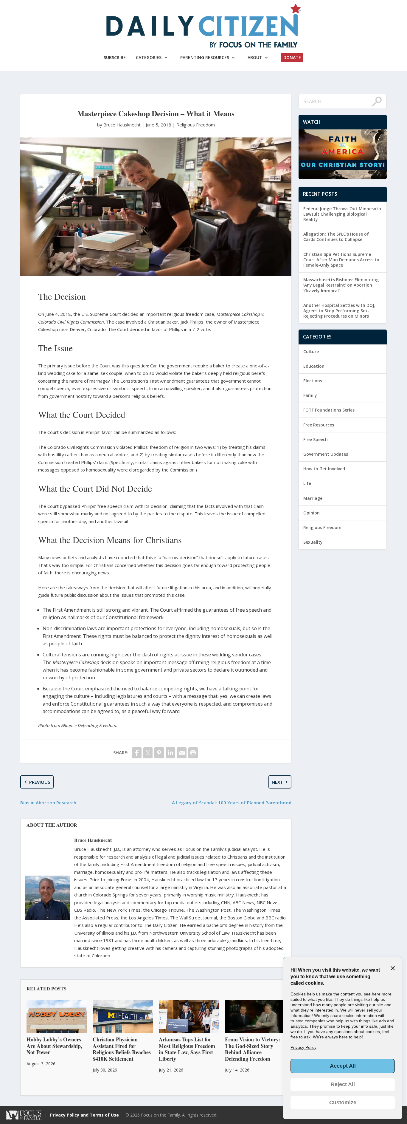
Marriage (312, 498)
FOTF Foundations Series (329, 410)
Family (310, 395)
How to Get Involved (324, 468)
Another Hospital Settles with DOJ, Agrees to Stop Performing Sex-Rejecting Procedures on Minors (339, 310)
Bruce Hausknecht (93, 840)
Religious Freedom (195, 125)
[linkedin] (170, 752)
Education (313, 366)
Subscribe (115, 57)
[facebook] (137, 752)
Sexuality (313, 542)
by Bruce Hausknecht (119, 125)
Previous (39, 782)
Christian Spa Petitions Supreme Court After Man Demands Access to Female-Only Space (341, 259)
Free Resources (318, 425)
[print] (193, 752)
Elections (312, 381)
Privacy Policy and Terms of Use (84, 1115)
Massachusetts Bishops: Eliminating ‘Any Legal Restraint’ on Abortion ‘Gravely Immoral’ (341, 285)
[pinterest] (159, 752)
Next (277, 782)
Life (307, 483)
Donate (292, 57)
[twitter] (148, 752)
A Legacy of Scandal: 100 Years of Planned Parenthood (231, 802)
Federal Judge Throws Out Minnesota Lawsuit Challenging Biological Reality (342, 214)
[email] (182, 752)
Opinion (311, 513)
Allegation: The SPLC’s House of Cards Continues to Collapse (336, 236)
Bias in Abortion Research (48, 802)
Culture (311, 351)
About (255, 57)
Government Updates (325, 454)
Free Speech (315, 439)
